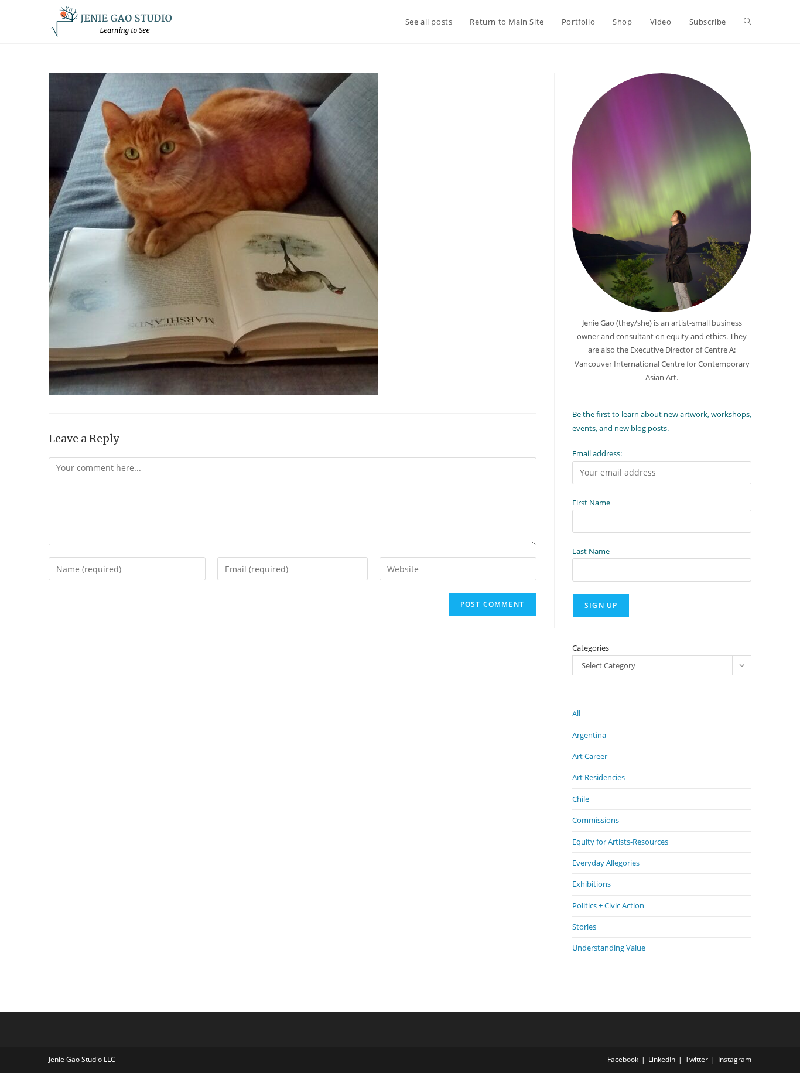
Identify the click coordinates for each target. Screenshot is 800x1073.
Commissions (595, 820)
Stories (584, 926)
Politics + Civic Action (608, 905)
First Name (591, 502)
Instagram (734, 1059)
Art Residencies (598, 777)
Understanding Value (608, 947)
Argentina (589, 735)
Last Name (591, 551)
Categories (590, 648)
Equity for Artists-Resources (620, 841)
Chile (580, 799)
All (576, 713)
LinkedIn (661, 1059)
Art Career (589, 756)
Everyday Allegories (606, 862)
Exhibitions (591, 884)
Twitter (696, 1059)
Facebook (622, 1059)
